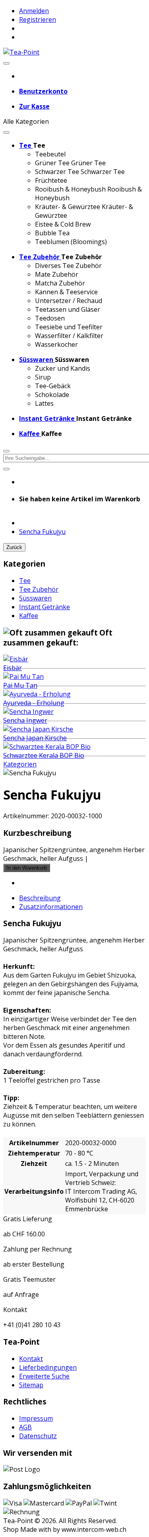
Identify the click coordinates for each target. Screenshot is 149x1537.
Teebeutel (50, 154)
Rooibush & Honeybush (70, 189)
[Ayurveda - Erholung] (37, 694)
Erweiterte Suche (44, 1376)
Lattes (44, 403)
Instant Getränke (44, 606)
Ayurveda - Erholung (33, 702)
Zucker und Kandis (62, 368)
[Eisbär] (15, 659)
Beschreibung (40, 898)
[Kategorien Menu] (6, 132)
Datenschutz (38, 1435)
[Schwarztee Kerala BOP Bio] (47, 746)
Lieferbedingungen (48, 1367)
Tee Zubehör (38, 589)
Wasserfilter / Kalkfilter (69, 335)
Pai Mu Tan (20, 685)
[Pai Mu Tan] (23, 676)
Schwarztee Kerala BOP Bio (43, 755)
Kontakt (31, 1358)
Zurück (14, 547)
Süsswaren (35, 598)
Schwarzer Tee (57, 171)
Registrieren (37, 19)
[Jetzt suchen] (6, 469)
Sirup (43, 377)
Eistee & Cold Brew (63, 224)
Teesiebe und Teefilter (69, 327)
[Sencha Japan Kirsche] (38, 729)
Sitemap (31, 1385)
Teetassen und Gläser (67, 309)
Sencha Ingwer (25, 720)
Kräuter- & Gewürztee (67, 206)
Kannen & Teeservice (66, 291)
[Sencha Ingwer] (28, 711)
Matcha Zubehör (60, 283)
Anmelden (34, 10)
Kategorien (20, 764)
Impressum (36, 1418)
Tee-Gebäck (53, 385)
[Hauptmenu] (6, 63)
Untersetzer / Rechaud (68, 300)
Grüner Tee (52, 162)
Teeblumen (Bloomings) (71, 241)
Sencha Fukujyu (42, 531)
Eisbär (12, 667)
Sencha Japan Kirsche (35, 737)
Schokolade (52, 394)
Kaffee (28, 615)
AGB (25, 1427)
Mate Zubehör (56, 274)
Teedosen (50, 318)
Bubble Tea (52, 233)
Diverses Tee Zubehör (68, 265)
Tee (25, 580)
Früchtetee (51, 180)
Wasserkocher (56, 344)
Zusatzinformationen (51, 906)
